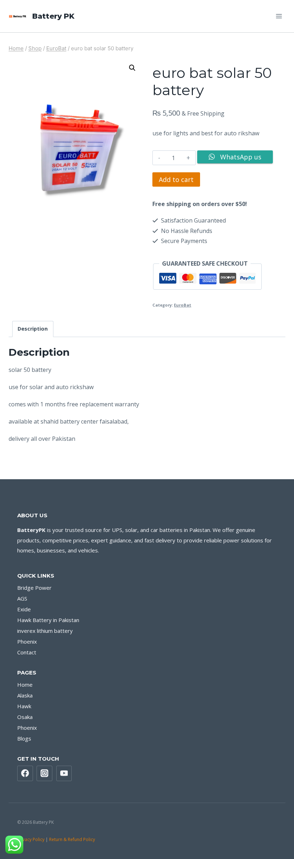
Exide (24, 609)
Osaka (25, 716)
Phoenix (27, 641)
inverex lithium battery (45, 630)
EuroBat (182, 305)
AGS (22, 598)
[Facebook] (25, 773)
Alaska (25, 695)
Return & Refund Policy (72, 839)
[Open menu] (278, 16)
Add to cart (176, 179)
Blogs (24, 738)
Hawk (24, 706)
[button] (132, 67)
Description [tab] (33, 328)
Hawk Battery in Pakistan (48, 620)
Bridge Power (34, 587)
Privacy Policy (30, 839)
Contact (26, 652)
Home (25, 684)
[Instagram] (44, 773)
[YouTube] (64, 773)
